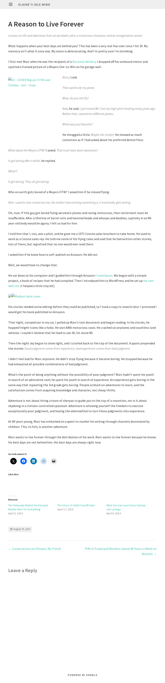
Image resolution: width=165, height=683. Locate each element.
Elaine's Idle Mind (34, 4)
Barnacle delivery (84, 62)
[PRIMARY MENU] (10, 4)
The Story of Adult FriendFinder (76, 505)
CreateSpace (104, 275)
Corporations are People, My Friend (34, 549)
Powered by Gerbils (83, 675)
